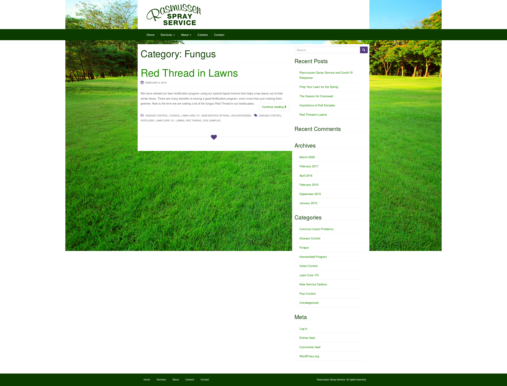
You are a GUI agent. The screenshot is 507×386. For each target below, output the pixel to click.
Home (150, 34)
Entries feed (307, 337)
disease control (270, 115)
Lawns (180, 120)
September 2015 (310, 194)
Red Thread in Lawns (189, 72)
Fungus (175, 115)
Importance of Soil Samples (317, 105)
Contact (219, 34)
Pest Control (307, 293)
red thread (194, 120)
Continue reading (273, 107)
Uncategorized (241, 115)
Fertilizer (147, 120)
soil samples (211, 120)
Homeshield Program (313, 256)
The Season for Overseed (316, 96)
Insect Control (308, 266)
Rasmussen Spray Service (331, 379)
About (185, 34)
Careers (202, 34)
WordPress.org (309, 356)
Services (167, 34)
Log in (303, 328)
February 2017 (308, 166)
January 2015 (308, 203)
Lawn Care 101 (190, 115)
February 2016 (308, 184)
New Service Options (215, 115)
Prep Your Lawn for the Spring (318, 87)
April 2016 (305, 175)
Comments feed (309, 347)
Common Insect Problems (316, 229)
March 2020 (307, 157)
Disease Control (156, 115)
